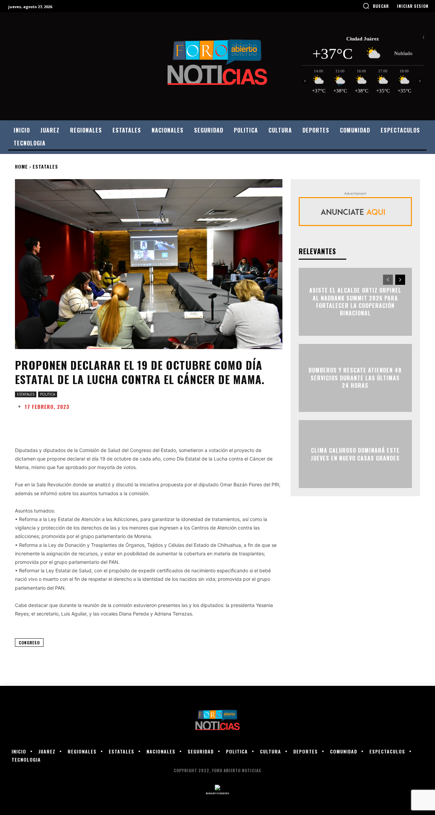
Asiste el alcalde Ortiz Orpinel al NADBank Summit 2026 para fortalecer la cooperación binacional (355, 302)
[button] (376, 5)
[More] (232, 423)
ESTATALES (45, 166)
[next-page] (400, 280)
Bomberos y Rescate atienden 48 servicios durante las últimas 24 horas (355, 378)
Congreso (29, 642)
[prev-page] (388, 280)
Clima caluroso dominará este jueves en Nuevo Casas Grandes (355, 454)
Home (21, 166)
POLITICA (47, 394)
